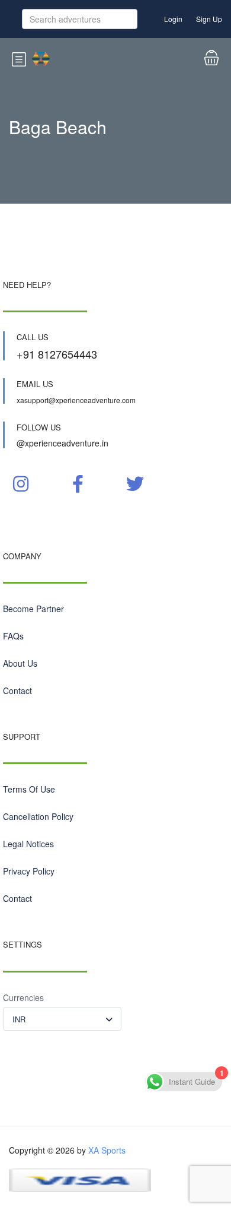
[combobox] (62, 1019)
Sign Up (209, 19)
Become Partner (33, 608)
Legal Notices (28, 844)
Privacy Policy (28, 871)
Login (173, 19)
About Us (20, 663)
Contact (17, 690)
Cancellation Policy (38, 816)
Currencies (23, 997)
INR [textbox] (18, 1019)
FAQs (13, 636)
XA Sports (107, 1150)
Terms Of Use (29, 789)
